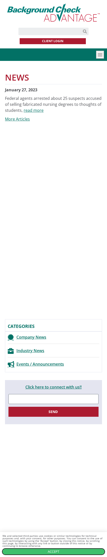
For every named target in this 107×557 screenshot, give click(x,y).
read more (34, 110)
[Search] (85, 31)
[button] (100, 55)
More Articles (17, 119)
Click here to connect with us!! (53, 387)
